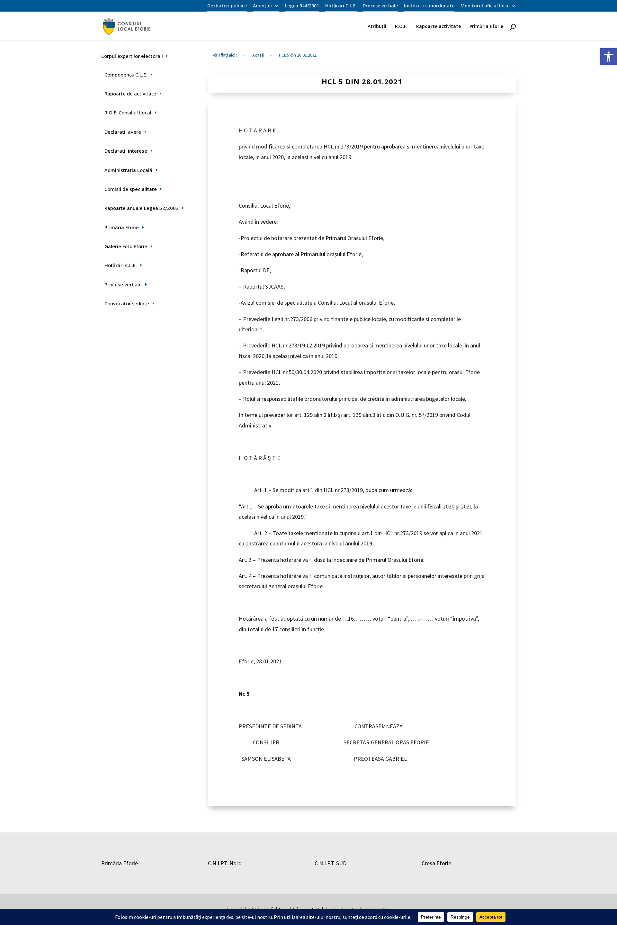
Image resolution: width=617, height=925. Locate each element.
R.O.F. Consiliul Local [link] (127, 112)
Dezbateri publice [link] (227, 6)
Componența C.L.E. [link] (125, 74)
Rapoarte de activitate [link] (130, 93)
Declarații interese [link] (125, 151)
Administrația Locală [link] (128, 170)
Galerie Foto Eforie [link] (125, 246)
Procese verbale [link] (380, 6)
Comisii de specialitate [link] (130, 189)
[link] (608, 56)
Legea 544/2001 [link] (302, 6)
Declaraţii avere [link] (122, 132)
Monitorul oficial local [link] (485, 6)
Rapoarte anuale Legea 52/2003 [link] (141, 208)
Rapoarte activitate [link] (438, 26)
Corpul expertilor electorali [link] (132, 56)
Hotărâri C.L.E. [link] (341, 6)
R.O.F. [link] (401, 26)
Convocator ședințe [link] (126, 303)
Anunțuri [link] (263, 6)
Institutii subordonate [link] (429, 6)
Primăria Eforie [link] (486, 26)
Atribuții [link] (377, 26)
